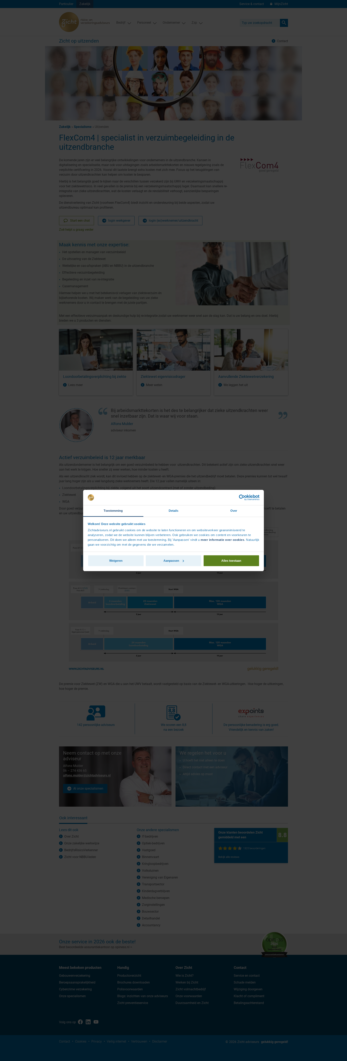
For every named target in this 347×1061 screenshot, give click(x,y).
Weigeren (115, 560)
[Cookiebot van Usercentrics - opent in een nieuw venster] (241, 497)
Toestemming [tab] (113, 510)
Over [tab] (233, 510)
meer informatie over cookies (222, 539)
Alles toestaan (231, 560)
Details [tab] (174, 510)
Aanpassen (171, 560)
